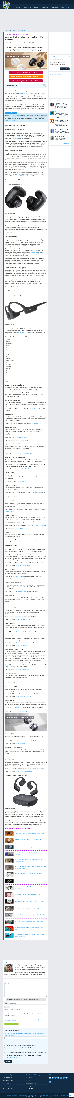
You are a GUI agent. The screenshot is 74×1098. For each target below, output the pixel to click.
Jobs (70, 2)
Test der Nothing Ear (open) (22, 579)
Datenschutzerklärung (33, 1019)
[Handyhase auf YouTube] (66, 1078)
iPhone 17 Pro (29, 1077)
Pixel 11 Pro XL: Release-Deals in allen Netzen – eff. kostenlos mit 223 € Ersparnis (61, 139)
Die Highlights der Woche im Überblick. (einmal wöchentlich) (22, 1045)
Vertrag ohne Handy (8, 1077)
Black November (10, 117)
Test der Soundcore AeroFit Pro (23, 696)
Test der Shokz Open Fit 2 (21, 645)
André (6, 962)
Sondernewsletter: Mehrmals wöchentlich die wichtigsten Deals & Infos (24, 1047)
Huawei (19, 332)
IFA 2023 (17, 549)
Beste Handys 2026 (8, 1086)
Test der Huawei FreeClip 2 (22, 528)
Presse (51, 1095)
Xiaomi (23, 332)
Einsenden (8, 1061)
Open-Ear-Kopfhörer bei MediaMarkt (25, 81)
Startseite (18, 7)
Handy (6, 262)
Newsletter (58, 2)
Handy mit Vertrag (27, 7)
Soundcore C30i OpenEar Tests (22, 175)
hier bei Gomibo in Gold (36, 492)
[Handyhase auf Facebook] (61, 1078)
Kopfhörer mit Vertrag (10, 120)
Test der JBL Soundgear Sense (22, 565)
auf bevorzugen (9, 45)
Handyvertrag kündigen (9, 1088)
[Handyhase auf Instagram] (64, 1078)
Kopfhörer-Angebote (15, 115)
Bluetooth (43, 262)
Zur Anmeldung (65, 68)
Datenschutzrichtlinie (12, 1057)
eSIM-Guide (6, 1083)
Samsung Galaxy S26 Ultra (32, 1086)
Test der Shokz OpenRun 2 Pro (22, 619)
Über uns (9, 1095)
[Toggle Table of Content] (43, 85)
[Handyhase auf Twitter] (58, 1078)
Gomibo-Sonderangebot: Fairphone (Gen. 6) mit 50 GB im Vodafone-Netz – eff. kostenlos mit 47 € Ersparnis (61, 114)
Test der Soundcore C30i (21, 711)
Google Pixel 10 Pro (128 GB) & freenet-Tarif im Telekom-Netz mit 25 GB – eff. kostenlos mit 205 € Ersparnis (61, 106)
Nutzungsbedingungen (10, 1020)
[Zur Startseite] (4, 30)
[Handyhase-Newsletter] (50, 1078)
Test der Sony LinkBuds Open (22, 669)
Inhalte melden (42, 1095)
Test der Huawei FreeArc (21, 541)
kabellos (17, 138)
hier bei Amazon (34, 408)
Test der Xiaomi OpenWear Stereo (23, 771)
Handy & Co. (45, 7)
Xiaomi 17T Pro (30, 1088)
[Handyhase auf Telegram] (53, 1078)
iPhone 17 (28, 1080)
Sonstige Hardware (22, 30)
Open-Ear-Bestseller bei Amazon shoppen (24, 76)
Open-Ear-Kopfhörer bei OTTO (25, 72)
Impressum (14, 1095)
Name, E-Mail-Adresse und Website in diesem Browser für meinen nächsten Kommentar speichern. (23, 1014)
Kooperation (56, 1095)
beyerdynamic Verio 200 (25, 453)
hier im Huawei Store (41, 525)
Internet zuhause (54, 7)
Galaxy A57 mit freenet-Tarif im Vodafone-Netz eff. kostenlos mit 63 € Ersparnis (62, 131)
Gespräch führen (35, 252)
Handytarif (36, 7)
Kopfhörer (21, 93)
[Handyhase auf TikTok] (50, 1082)
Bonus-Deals (64, 2)
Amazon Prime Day (37, 117)
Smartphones (14, 30)
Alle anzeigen (66, 143)
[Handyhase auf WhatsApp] (55, 1078)
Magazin (63, 7)
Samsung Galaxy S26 (31, 1083)
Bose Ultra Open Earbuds (25, 468)
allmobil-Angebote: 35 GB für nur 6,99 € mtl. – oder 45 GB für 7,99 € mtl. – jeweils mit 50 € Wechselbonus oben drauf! (62, 122)
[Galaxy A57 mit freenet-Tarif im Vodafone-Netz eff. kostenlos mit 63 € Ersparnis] (52, 131)
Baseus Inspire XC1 (24, 440)
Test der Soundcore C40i (21, 743)
